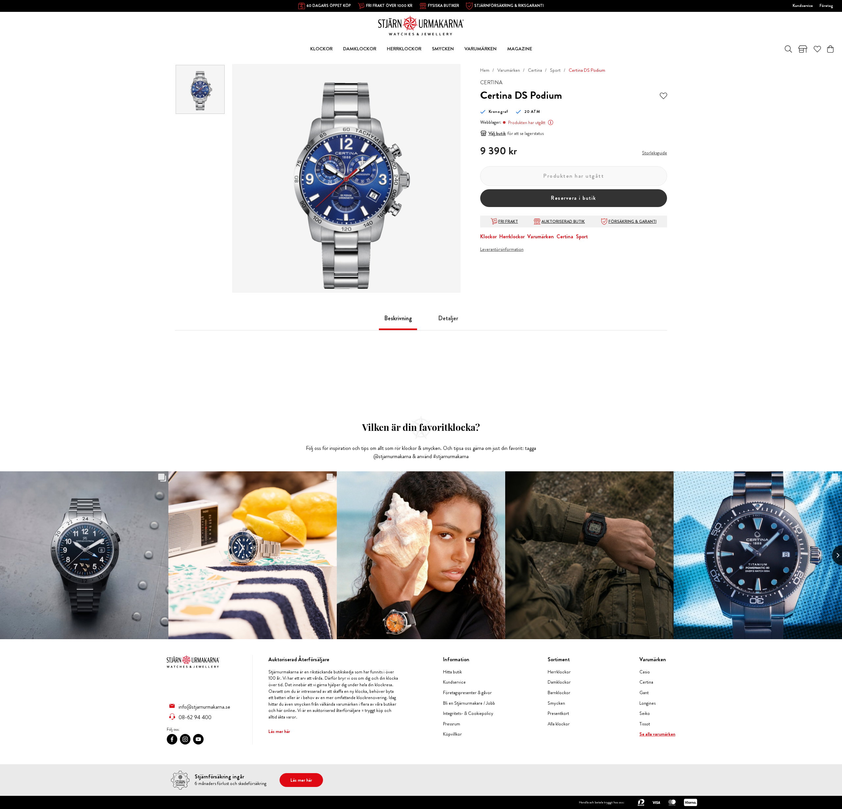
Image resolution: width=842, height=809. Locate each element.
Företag (826, 6)
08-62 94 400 (195, 717)
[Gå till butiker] (802, 49)
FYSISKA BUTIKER (443, 6)
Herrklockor (512, 236)
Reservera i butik (573, 198)
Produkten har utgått (573, 176)
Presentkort (558, 713)
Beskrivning (398, 318)
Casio (644, 672)
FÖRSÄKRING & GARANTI (632, 221)
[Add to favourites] (663, 95)
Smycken (556, 703)
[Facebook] (172, 739)
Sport (555, 70)
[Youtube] (198, 739)
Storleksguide (654, 152)
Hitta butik (452, 672)
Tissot (644, 724)
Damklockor (559, 682)
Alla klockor (559, 724)
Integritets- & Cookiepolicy (468, 713)
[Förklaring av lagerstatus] (551, 122)
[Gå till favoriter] (817, 49)
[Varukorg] (830, 49)
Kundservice (803, 6)
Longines (647, 703)
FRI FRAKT (508, 221)
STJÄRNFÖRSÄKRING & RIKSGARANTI (509, 6)
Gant (644, 693)
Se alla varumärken (657, 734)
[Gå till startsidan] (421, 25)
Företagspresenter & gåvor (467, 693)
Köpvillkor (452, 734)
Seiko (644, 713)
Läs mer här (279, 731)
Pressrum (451, 724)
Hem (484, 70)
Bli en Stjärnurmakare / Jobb (469, 703)
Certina (535, 70)
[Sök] (788, 49)
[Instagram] (185, 739)
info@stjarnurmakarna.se (204, 706)
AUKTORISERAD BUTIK (563, 221)
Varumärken (508, 70)
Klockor (488, 236)
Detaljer (448, 318)
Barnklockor (559, 693)
